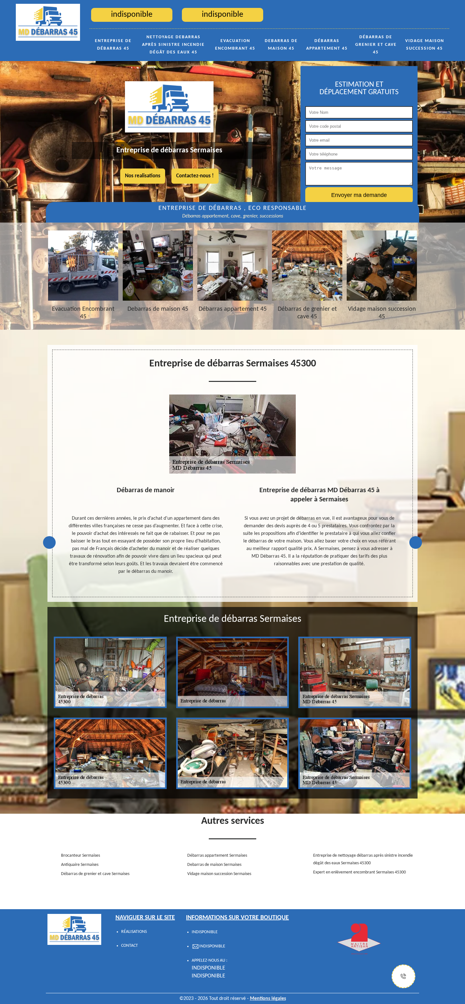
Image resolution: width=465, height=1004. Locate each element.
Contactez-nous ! (195, 176)
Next (415, 542)
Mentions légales (268, 998)
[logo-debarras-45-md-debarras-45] (48, 22)
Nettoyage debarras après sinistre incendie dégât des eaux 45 (173, 45)
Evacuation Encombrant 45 (235, 45)
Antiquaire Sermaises (79, 864)
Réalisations (134, 931)
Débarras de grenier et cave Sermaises (95, 874)
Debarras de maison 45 (281, 45)
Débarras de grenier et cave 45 (376, 45)
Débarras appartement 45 (327, 45)
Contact (129, 945)
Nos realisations (142, 176)
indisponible (208, 968)
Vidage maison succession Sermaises (219, 874)
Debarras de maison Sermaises (214, 864)
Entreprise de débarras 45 (113, 45)
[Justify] (403, 976)
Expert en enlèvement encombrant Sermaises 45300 (359, 872)
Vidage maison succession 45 (424, 45)
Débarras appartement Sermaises (217, 855)
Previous (49, 542)
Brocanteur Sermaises (80, 855)
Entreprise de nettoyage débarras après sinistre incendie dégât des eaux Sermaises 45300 (363, 859)
